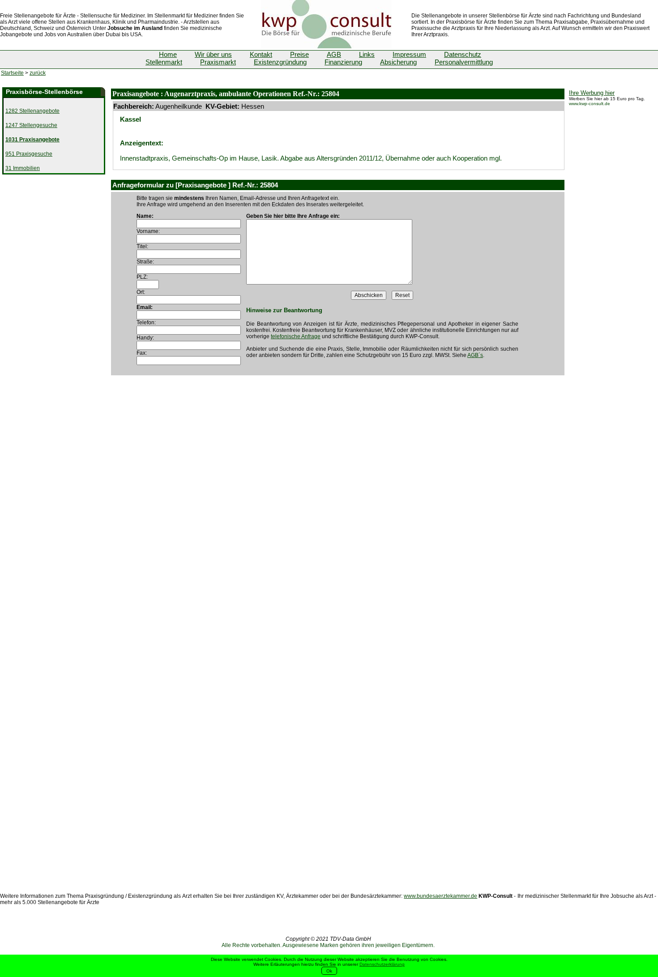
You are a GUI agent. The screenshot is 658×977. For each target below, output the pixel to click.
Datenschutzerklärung (382, 964)
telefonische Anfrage (295, 336)
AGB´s (475, 355)
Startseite (12, 73)
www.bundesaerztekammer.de (440, 896)
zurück (38, 73)
